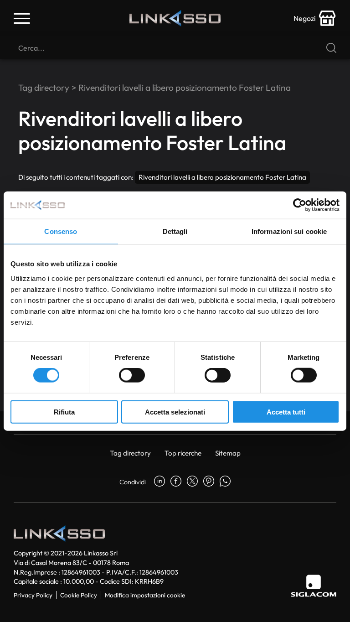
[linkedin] (159, 482)
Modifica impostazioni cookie (145, 595)
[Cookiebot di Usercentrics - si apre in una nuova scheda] (300, 205)
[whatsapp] (225, 482)
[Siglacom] (313, 585)
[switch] (132, 375)
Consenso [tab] (60, 231)
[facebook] (175, 482)
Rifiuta (64, 411)
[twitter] (192, 482)
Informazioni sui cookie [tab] (289, 231)
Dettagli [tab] (175, 231)
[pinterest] (208, 482)
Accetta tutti (286, 411)
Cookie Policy (78, 595)
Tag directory (43, 87)
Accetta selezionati (175, 411)
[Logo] (175, 18)
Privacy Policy (33, 595)
